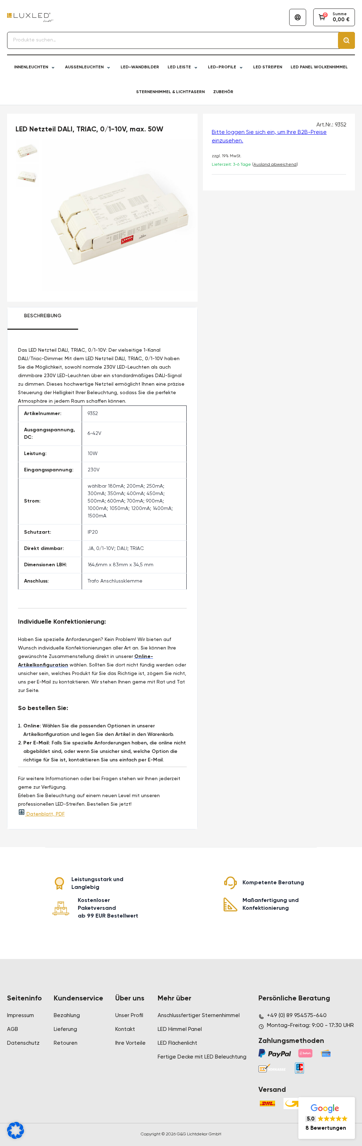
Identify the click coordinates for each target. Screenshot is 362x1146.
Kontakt (125, 1029)
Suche (346, 40)
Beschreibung (43, 315)
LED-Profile (222, 67)
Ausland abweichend (275, 165)
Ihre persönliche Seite (297, 17)
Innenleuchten (31, 67)
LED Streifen (267, 67)
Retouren (65, 1043)
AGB (12, 1029)
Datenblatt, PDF (45, 814)
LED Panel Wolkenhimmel (319, 67)
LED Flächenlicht (177, 1043)
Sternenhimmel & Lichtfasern (170, 92)
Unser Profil (129, 1015)
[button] (326, 1118)
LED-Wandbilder (140, 67)
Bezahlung (67, 1015)
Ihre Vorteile (130, 1043)
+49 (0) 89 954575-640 (297, 1016)
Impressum (20, 1015)
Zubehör (223, 92)
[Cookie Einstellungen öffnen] (15, 1137)
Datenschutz (23, 1043)
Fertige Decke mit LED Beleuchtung (202, 1057)
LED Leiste (179, 67)
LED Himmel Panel (180, 1029)
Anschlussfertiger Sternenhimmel (199, 1015)
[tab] (42, 318)
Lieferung (65, 1029)
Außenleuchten (84, 67)
